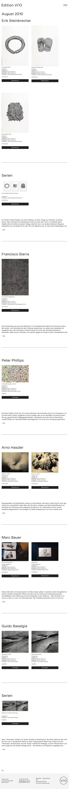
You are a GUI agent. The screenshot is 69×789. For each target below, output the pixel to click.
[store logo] (12, 5)
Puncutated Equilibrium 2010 (9, 384)
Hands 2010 (34, 562)
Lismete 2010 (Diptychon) (8, 296)
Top (3, 770)
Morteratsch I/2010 (6, 654)
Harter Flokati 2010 (6, 134)
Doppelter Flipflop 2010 (37, 67)
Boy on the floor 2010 (7, 562)
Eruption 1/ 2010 (6, 474)
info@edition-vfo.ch (24, 781)
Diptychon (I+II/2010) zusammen (10, 713)
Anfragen (15, 397)
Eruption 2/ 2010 (35, 474)
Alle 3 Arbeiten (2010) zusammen (10, 193)
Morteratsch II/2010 (36, 654)
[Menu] (65, 5)
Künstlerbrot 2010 (6, 67)
